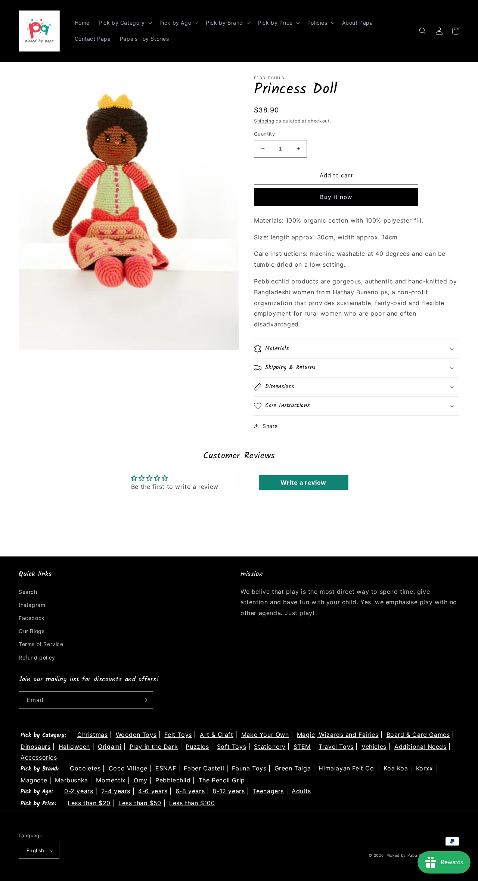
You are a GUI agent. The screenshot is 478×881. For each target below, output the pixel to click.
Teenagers (268, 791)
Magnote (34, 780)
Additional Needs (420, 746)
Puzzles (197, 746)
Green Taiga (292, 768)
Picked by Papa (402, 855)
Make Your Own (265, 734)
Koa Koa (396, 768)
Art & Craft (216, 734)
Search (28, 592)
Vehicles (374, 746)
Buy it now (336, 197)
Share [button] (270, 426)
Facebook (32, 618)
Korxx (424, 768)
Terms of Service (41, 644)
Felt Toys (178, 734)
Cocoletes (85, 768)
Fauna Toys (249, 768)
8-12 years (228, 791)
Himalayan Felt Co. (347, 768)
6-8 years (190, 791)
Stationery (269, 746)
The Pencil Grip (222, 780)
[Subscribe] (144, 700)
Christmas (92, 734)
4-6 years (152, 791)
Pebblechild (173, 780)
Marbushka (71, 780)
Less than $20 (89, 803)
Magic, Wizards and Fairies (338, 734)
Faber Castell (204, 768)
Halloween (74, 746)
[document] (129, 214)
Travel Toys (336, 746)
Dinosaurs (35, 746)
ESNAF (165, 768)
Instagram (32, 605)
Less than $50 (139, 803)
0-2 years (78, 791)
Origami (109, 746)
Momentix (111, 780)
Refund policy (37, 657)
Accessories (39, 757)
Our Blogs (31, 631)
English (35, 850)
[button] (124, 23)
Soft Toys (231, 746)
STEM (302, 746)
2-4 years (115, 791)
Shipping (264, 121)
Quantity (264, 134)
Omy (141, 780)
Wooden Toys (136, 734)
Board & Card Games (418, 734)
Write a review (303, 482)
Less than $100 (192, 803)
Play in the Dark (154, 746)
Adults (301, 791)
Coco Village (128, 768)
